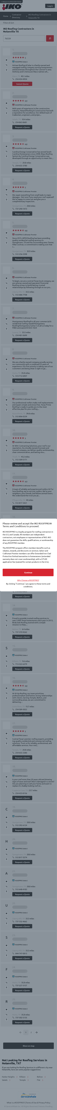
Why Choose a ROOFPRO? (28, 580)
